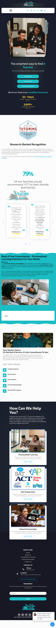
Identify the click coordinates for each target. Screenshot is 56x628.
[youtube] (41, 10)
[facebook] (27, 10)
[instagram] (31, 10)
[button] (3, 222)
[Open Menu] (11, 10)
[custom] (34, 10)
